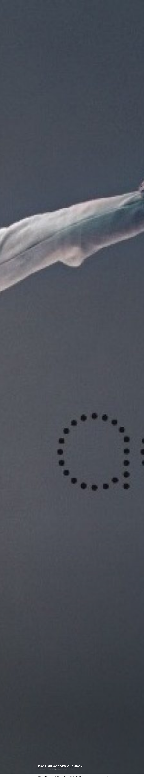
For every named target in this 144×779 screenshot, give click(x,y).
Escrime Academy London (60, 766)
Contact (64, 776)
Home (39, 776)
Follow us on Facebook (75, 776)
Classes (46, 776)
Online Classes (55, 776)
